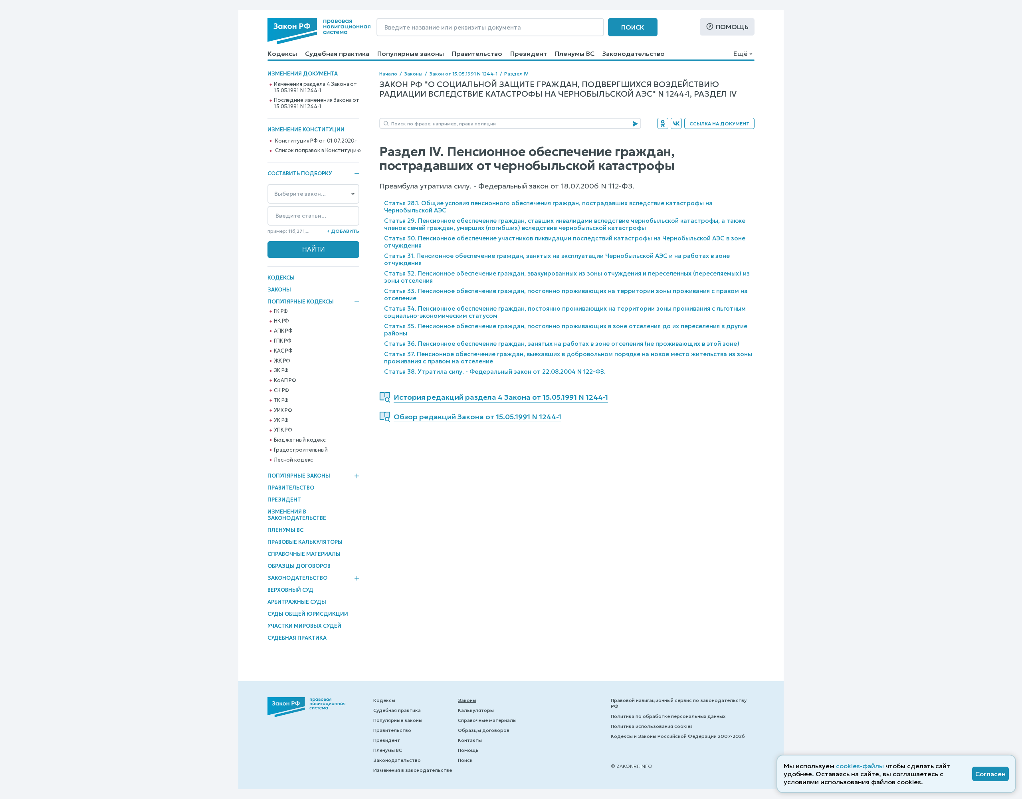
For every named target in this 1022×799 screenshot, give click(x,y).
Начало (388, 74)
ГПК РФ (282, 341)
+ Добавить (343, 231)
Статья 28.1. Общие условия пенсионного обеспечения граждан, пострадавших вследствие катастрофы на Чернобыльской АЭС (548, 206)
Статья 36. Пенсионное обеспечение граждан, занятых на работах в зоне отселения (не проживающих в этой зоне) (561, 343)
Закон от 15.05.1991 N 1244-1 (463, 74)
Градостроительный (301, 450)
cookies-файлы (860, 766)
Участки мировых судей (304, 626)
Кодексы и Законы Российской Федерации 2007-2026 (678, 736)
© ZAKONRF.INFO (631, 766)
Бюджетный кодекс (300, 440)
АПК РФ (283, 331)
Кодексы (282, 53)
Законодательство (633, 53)
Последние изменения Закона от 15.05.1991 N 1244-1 (316, 103)
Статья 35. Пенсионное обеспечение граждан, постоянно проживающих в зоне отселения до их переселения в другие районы (565, 329)
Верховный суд (290, 590)
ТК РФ (281, 400)
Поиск (632, 27)
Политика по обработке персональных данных (668, 716)
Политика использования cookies (652, 726)
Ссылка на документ (719, 124)
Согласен (990, 774)
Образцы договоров (299, 566)
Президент (528, 53)
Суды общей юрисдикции (307, 614)
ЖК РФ (282, 361)
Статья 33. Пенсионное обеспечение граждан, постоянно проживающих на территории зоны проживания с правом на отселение (566, 294)
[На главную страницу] (318, 31)
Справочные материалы (304, 554)
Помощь (732, 27)
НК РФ (281, 321)
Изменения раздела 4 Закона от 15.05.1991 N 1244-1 (315, 87)
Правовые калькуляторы (305, 542)
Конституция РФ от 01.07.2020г (316, 141)
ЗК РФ (281, 370)
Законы (279, 289)
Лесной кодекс (293, 460)
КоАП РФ (285, 380)
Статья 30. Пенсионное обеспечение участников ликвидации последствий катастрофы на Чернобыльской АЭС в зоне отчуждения (564, 241)
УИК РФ (283, 410)
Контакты (470, 740)
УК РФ (281, 420)
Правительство (477, 53)
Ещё (740, 53)
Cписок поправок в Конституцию (318, 150)
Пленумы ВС (574, 53)
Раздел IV (516, 74)
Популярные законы (410, 53)
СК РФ (281, 390)
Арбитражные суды (296, 602)
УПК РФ (283, 430)
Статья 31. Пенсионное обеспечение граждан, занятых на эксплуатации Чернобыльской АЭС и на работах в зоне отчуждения (557, 259)
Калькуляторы (476, 710)
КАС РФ (283, 351)
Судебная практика (337, 53)
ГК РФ (281, 311)
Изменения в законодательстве (296, 514)
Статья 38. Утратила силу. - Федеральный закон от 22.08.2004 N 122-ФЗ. (495, 371)
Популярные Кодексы (300, 302)
